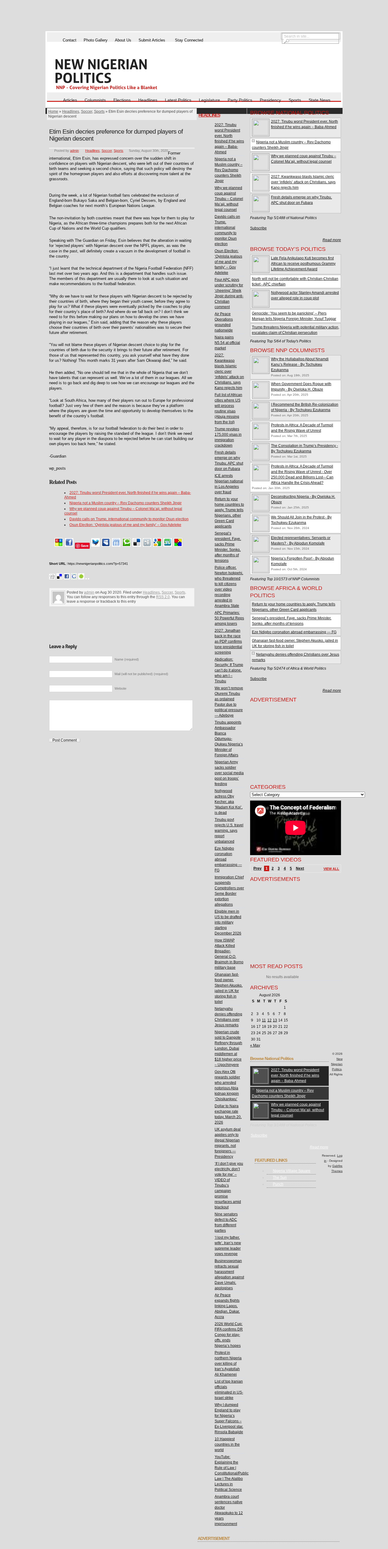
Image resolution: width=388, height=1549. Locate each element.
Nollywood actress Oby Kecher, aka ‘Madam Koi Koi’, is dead (228, 802)
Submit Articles (152, 40)
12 (269, 1020)
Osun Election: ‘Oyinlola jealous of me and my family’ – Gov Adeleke (125, 525)
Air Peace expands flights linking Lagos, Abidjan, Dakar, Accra (227, 1306)
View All (331, 869)
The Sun (280, 1177)
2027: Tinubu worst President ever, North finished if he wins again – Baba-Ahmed (295, 1075)
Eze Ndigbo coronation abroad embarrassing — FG (294, 632)
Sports (295, 100)
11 (264, 1020)
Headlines (147, 100)
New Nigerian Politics (337, 1064)
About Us (123, 40)
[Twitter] (95, 545)
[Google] (157, 545)
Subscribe (258, 228)
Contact (69, 40)
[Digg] (147, 545)
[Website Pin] (58, 545)
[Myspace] (105, 545)
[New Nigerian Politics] (115, 74)
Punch (278, 1184)
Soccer (86, 111)
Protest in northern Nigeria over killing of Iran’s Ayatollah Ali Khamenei (228, 1364)
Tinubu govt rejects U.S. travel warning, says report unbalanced (229, 831)
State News (319, 100)
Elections (122, 100)
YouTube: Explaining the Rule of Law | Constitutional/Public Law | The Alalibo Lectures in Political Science (232, 1473)
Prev (257, 868)
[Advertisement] (194, 16)
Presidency (270, 100)
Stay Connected (189, 40)
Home (53, 111)
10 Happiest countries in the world (227, 1444)
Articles (70, 100)
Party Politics (240, 100)
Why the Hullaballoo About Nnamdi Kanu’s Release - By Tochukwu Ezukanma (300, 364)
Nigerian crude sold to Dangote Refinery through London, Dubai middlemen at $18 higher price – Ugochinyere (228, 1048)
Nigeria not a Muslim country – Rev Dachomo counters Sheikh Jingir (125, 503)
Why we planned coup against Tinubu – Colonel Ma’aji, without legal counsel (229, 199)
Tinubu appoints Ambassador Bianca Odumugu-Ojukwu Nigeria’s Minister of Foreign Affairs (229, 738)
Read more (332, 240)
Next (300, 868)
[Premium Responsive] (177, 545)
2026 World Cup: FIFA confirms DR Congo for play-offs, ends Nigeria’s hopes (229, 1335)
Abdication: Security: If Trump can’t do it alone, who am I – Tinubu (229, 670)
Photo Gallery (96, 40)
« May (255, 1045)
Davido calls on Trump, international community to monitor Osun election (129, 519)
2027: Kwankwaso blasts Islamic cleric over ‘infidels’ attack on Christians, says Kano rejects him (229, 371)
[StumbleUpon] (167, 545)
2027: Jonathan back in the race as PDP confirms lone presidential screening (228, 641)
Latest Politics (178, 100)
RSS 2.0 (163, 597)
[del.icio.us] (136, 545)
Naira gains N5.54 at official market (227, 342)
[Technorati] (126, 545)
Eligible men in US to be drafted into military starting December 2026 (228, 922)
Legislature (209, 100)
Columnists (95, 100)
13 (275, 1020)
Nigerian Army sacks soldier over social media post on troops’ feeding (229, 773)
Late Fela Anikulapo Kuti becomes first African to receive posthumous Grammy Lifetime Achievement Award (303, 263)
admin (74, 150)
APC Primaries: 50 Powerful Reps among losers (229, 618)
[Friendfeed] (116, 545)
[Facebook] (69, 545)
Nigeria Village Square (291, 1171)
